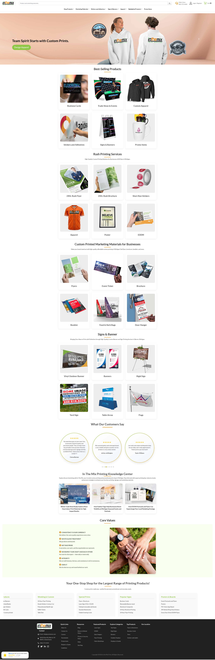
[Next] (199, 39)
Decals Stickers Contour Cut (15, 604)
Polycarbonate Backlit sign (14, 607)
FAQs (79, 642)
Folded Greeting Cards (54, 612)
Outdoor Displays (116, 638)
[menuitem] (69, 9)
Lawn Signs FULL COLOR (55, 604)
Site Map (80, 645)
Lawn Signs (97, 627)
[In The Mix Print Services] (9, 3)
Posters (132, 604)
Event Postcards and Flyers (138, 601)
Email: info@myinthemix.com (48, 634)
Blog (79, 627)
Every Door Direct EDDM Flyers (139, 612)
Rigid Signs (114, 631)
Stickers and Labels (132, 638)
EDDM (96, 631)
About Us (63, 627)
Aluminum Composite (95, 607)
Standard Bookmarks (54, 609)
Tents (128, 634)
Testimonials (64, 638)
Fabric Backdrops (99, 641)
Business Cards (93, 601)
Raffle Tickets (11, 609)
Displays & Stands (116, 641)
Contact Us (64, 631)
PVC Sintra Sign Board (136, 607)
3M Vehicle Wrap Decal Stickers (139, 609)
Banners (113, 634)
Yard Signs (113, 627)
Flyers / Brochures (53, 601)
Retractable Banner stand (96, 604)
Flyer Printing (98, 638)
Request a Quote (66, 644)
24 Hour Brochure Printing (96, 609)
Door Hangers (98, 634)
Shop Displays (31, 49)
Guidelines (64, 648)
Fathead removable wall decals (57, 607)
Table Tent (10, 612)
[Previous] (16, 39)
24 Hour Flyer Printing (13, 601)
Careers (63, 634)
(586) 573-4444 (44, 643)
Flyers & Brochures (132, 627)
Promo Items (64, 641)
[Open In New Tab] (107, 39)
